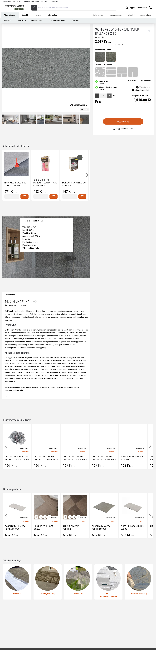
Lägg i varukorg (123, 121)
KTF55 (14, 372)
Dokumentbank (99, 15)
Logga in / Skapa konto (138, 8)
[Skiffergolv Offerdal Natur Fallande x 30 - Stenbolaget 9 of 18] (53, 119)
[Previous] (5, 68)
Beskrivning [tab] (46, 294)
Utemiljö (21, 20)
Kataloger (75, 20)
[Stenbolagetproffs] (15, 7)
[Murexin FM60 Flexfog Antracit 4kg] (74, 164)
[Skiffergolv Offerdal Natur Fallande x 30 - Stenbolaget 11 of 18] (78, 119)
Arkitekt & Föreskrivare (31, 1)
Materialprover (36, 20)
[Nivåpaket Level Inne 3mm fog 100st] (16, 164)
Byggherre (44, 1)
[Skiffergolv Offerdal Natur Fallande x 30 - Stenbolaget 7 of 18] (23, 119)
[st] (11, 196)
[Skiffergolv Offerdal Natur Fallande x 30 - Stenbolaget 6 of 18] (10, 119)
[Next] (87, 68)
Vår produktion (116, 15)
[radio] (100, 57)
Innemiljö (7, 20)
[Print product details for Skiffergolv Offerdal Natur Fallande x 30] (149, 31)
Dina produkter (146, 15)
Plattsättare (17, 1)
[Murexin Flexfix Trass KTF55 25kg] (45, 164)
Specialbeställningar (57, 20)
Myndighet (54, 1)
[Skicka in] (34, 8)
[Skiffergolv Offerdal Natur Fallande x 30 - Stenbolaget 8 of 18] (36, 119)
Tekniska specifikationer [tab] (46, 221)
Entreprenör (7, 1)
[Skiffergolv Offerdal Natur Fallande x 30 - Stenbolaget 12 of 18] (88, 119)
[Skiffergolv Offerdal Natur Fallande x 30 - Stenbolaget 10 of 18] (67, 119)
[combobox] (73, 8)
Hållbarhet (131, 15)
